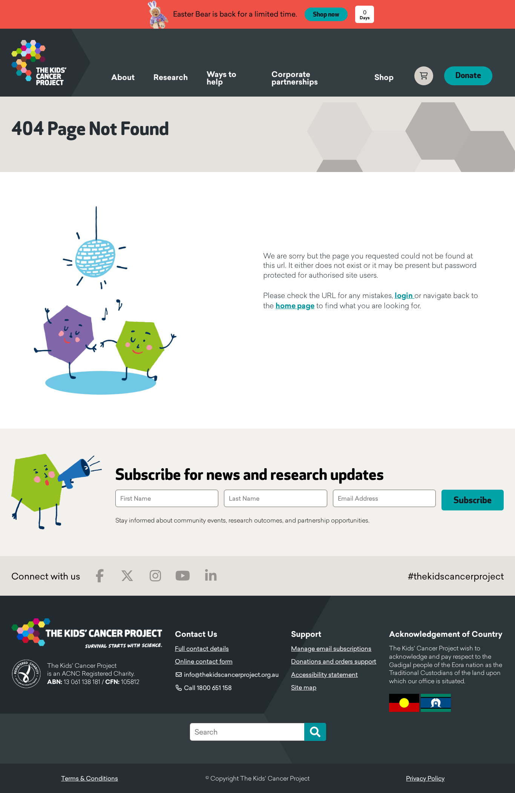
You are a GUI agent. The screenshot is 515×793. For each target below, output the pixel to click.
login (404, 295)
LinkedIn (210, 576)
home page (295, 305)
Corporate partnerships (294, 79)
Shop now (326, 14)
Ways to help (221, 79)
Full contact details (202, 648)
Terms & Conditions (89, 778)
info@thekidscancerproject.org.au (231, 674)
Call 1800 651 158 (208, 688)
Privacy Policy (425, 778)
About (123, 77)
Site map (303, 687)
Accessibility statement (324, 674)
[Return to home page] (50, 62)
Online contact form (204, 661)
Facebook (100, 576)
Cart (423, 75)
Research (170, 77)
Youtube (183, 576)
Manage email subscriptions (331, 648)
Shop (384, 77)
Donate (468, 76)
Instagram (155, 576)
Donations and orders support (333, 661)
